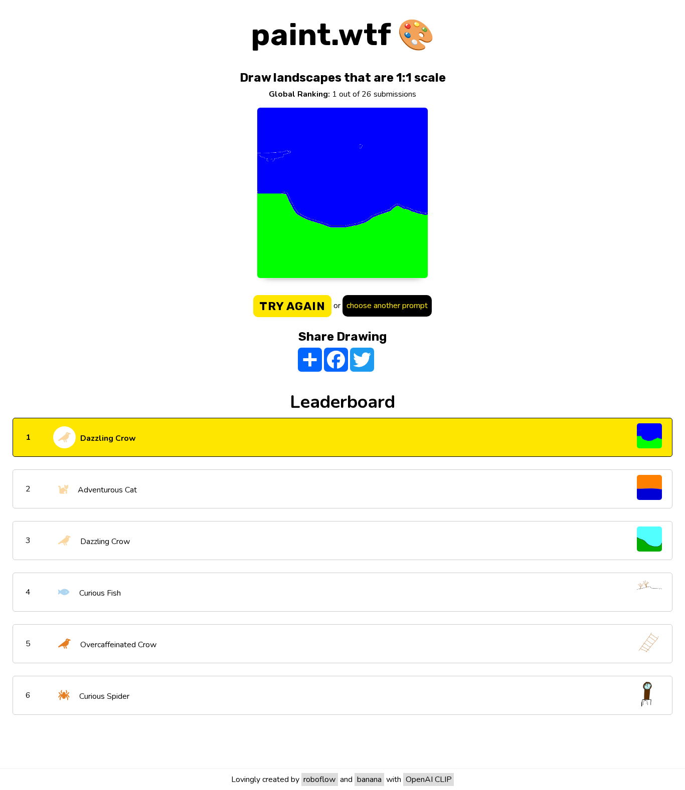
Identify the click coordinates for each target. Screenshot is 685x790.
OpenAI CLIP (429, 779)
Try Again (292, 306)
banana (369, 779)
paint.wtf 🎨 (343, 35)
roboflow (319, 779)
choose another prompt (387, 305)
